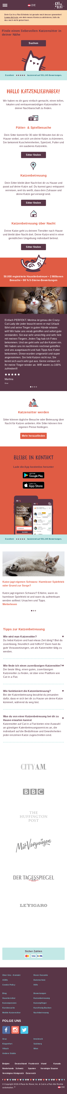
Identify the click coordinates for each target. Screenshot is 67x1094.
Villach (5, 1048)
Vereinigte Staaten (49, 1068)
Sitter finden (33, 155)
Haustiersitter (9, 998)
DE (33, 5)
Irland (43, 1064)
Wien (36, 1048)
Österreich (31, 1073)
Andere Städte (9, 1053)
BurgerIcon (4, 5)
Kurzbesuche (8, 1008)
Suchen (33, 43)
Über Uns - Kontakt (11, 975)
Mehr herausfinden (33, 435)
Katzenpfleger (40, 1003)
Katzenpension (9, 1003)
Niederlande (8, 1068)
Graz (4, 1039)
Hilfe (36, 985)
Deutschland (21, 1064)
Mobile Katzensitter (11, 1013)
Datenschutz (39, 980)
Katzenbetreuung (42, 998)
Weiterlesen (9, 604)
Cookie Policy (8, 985)
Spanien (32, 1068)
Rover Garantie (41, 975)
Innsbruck (38, 1039)
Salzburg (38, 1044)
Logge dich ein (11, 17)
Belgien (6, 1064)
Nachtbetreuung (41, 1013)
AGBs (5, 980)
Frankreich (34, 1064)
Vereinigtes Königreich (13, 1073)
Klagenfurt (7, 1044)
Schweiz (19, 1068)
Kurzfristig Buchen (42, 1008)
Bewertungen (40, 993)
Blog (4, 993)
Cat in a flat (58, 5)
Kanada (57, 1064)
